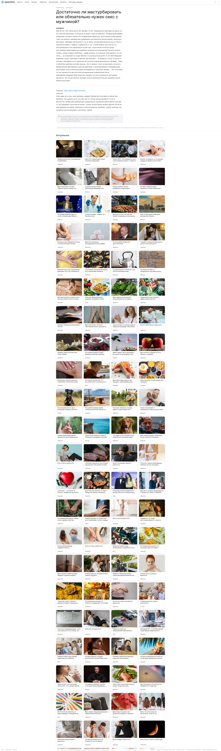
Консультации (60, 7)
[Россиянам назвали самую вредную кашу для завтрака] (97, 347)
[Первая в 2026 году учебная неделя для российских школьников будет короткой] (69, 651)
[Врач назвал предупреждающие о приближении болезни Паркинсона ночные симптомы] (97, 706)
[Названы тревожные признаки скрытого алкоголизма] (124, 651)
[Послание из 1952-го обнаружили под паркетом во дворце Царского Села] (152, 264)
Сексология (69, 7)
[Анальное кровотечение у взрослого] (69, 734)
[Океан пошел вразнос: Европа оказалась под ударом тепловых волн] (97, 429)
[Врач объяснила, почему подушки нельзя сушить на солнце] (69, 181)
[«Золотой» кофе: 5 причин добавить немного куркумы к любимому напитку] (69, 595)
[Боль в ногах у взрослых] (124, 512)
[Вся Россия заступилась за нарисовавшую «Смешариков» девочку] (69, 706)
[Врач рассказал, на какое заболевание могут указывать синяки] (97, 319)
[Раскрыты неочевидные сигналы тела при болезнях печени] (69, 236)
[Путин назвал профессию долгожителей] (124, 236)
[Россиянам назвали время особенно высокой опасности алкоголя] (97, 402)
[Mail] (2, 2)
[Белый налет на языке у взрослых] (152, 568)
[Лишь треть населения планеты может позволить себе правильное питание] (124, 678)
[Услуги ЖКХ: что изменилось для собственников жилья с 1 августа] (124, 153)
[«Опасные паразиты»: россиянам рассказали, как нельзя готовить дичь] (97, 457)
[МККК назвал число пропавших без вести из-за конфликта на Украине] (124, 347)
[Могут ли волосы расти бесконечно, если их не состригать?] (152, 706)
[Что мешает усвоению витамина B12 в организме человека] (97, 264)
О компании (8, 749)
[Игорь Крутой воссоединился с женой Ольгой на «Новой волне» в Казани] (124, 485)
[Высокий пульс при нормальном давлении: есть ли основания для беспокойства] (69, 264)
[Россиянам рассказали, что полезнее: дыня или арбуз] (152, 540)
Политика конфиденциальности (210, 749)
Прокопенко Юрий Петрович (75, 91)
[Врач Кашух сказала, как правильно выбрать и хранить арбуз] (124, 706)
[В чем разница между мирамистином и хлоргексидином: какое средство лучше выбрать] (69, 540)
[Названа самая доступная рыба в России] (69, 319)
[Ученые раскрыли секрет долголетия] (152, 595)
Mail (3, 749)
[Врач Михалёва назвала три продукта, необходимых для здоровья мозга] (124, 374)
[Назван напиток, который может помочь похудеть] (97, 568)
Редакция (152, 749)
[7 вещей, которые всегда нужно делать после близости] (152, 236)
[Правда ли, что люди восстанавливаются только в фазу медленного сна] (152, 512)
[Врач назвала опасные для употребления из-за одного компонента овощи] (124, 291)
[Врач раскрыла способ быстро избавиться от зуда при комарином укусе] (152, 678)
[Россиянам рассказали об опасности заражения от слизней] (97, 595)
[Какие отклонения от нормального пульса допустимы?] (152, 402)
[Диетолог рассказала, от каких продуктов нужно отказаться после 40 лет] (97, 485)
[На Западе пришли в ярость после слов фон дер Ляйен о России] (69, 208)
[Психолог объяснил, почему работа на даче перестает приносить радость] (124, 402)
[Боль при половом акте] (97, 623)
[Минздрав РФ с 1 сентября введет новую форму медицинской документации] (152, 623)
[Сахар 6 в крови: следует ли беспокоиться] (97, 208)
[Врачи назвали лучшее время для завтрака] (152, 374)
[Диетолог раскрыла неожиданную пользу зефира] (97, 236)
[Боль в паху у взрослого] (69, 457)
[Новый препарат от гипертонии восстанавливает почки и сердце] (97, 512)
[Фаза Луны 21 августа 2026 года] (152, 734)
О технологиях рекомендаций (193, 749)
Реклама (15, 749)
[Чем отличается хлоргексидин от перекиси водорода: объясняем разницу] (124, 319)
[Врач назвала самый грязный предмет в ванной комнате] (69, 568)
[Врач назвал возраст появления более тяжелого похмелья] (152, 429)
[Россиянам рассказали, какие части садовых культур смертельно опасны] (69, 512)
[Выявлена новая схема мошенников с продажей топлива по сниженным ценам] (124, 540)
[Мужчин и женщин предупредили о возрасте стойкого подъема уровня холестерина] (152, 485)
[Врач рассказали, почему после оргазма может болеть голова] (69, 291)
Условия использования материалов (165, 749)
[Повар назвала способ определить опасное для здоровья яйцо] (124, 181)
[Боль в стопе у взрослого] (97, 540)
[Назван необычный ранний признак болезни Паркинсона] (69, 429)
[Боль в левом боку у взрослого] (152, 319)
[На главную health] (9, 2)
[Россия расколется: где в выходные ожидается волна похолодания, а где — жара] (69, 402)
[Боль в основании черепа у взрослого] (124, 457)
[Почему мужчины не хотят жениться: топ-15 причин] (97, 734)
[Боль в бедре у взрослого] (124, 734)
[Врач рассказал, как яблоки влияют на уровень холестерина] (124, 208)
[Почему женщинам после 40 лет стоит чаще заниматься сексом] (152, 651)
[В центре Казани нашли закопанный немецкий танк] (97, 181)
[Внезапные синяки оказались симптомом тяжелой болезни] (69, 374)
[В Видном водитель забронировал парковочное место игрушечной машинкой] (124, 623)
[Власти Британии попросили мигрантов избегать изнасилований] (152, 208)
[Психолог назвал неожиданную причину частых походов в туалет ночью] (152, 457)
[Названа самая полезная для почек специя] (69, 347)
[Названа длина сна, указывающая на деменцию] (69, 153)
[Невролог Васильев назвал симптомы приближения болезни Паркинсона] (124, 568)
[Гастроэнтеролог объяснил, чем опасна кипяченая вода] (124, 264)
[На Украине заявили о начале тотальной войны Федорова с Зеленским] (97, 678)
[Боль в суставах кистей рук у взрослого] (124, 595)
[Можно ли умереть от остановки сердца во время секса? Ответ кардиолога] (152, 153)
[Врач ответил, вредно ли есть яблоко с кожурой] (152, 347)
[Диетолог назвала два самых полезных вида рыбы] (97, 153)
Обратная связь (180, 749)
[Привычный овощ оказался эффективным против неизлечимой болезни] (152, 291)
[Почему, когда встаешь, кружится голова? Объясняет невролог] (152, 181)
